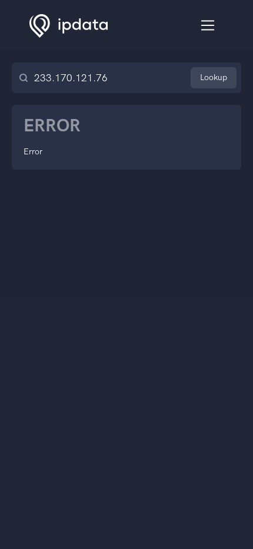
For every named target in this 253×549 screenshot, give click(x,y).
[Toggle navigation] (208, 25)
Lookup (213, 77)
